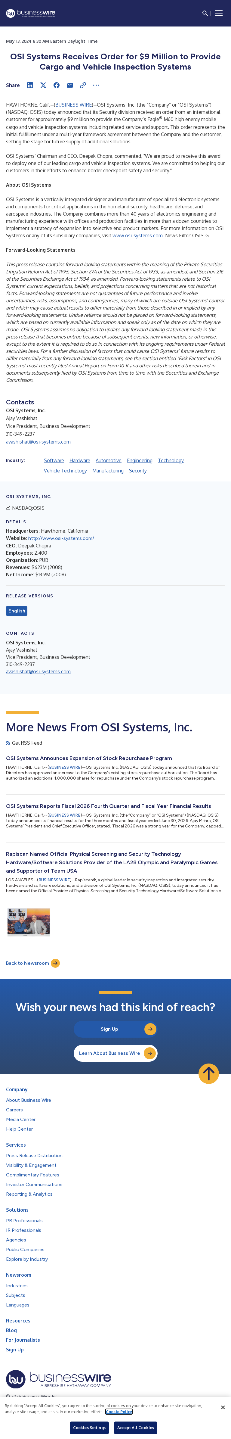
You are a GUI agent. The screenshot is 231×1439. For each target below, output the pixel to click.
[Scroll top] (209, 1074)
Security (138, 471)
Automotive (109, 460)
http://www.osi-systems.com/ (61, 538)
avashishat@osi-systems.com (38, 442)
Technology (171, 460)
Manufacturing (108, 471)
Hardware (79, 460)
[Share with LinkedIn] (30, 85)
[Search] (205, 13)
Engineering (139, 460)
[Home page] (30, 13)
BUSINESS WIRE (73, 105)
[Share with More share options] (96, 85)
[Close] (223, 1407)
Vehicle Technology (65, 471)
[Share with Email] (70, 85)
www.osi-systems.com (137, 235)
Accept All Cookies (135, 1427)
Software (54, 460)
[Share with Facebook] (56, 85)
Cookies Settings (89, 1427)
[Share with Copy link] (83, 85)
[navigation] (219, 13)
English (16, 611)
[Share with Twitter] (43, 85)
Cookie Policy (119, 1411)
